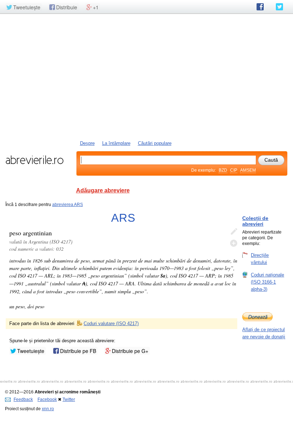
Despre (87, 143)
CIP (233, 170)
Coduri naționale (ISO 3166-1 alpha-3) (267, 282)
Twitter (69, 399)
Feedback (23, 399)
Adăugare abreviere (103, 190)
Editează (233, 231)
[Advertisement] (146, 76)
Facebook (47, 399)
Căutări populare (155, 143)
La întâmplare (116, 143)
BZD (223, 170)
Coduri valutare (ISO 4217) (111, 323)
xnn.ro (48, 408)
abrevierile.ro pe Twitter (279, 6)
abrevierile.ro (34, 160)
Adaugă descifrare (233, 243)
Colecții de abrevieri (255, 221)
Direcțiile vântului (260, 258)
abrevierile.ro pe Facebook (260, 6)
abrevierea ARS (67, 204)
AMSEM (248, 170)
